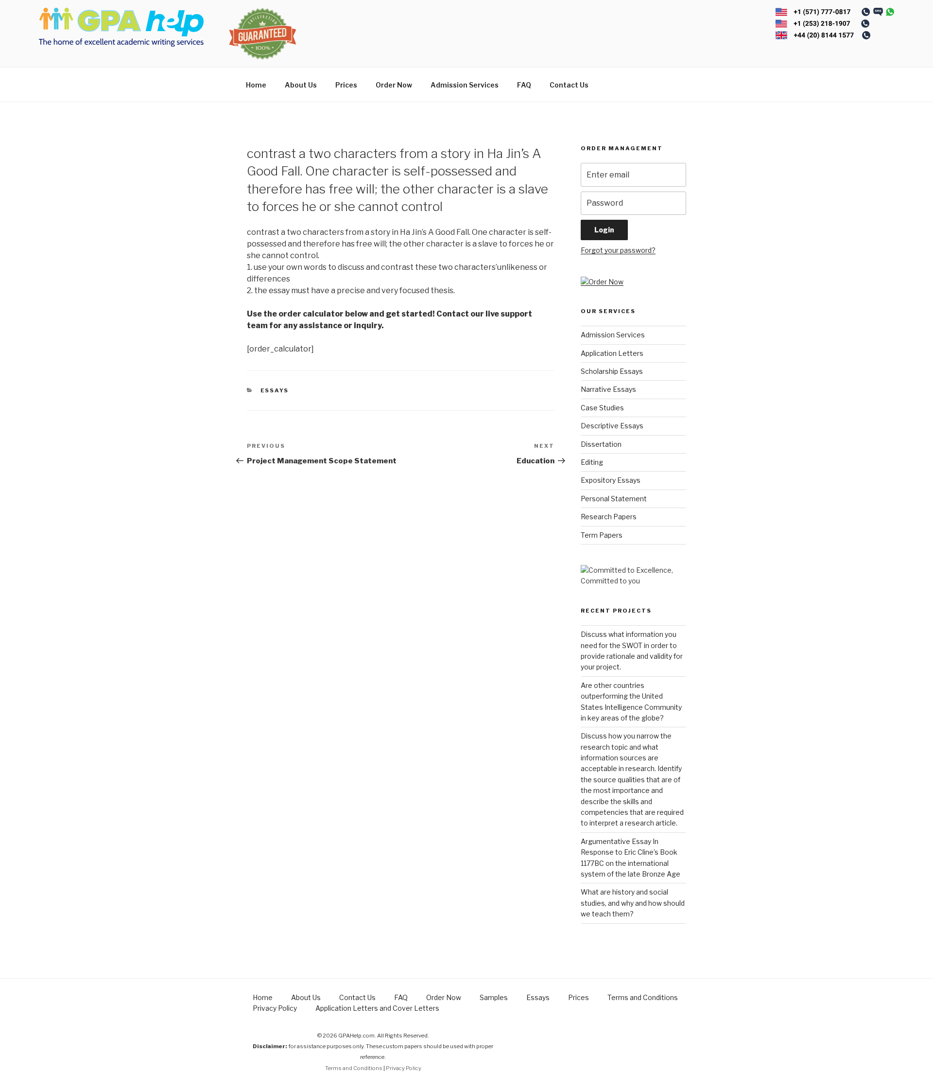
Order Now (394, 85)
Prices (346, 85)
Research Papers (609, 516)
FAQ (524, 85)
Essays (274, 390)
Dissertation (601, 444)
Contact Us (569, 85)
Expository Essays (610, 480)
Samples (494, 997)
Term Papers (601, 535)
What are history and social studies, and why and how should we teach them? (633, 903)
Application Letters (612, 353)
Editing (592, 462)
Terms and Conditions (642, 997)
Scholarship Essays (612, 371)
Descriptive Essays (612, 426)
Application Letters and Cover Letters (377, 1008)
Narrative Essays (608, 389)
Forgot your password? (618, 250)
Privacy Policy (275, 1008)
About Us (301, 85)
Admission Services (465, 85)
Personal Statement (614, 498)
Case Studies (602, 408)
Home (256, 85)
